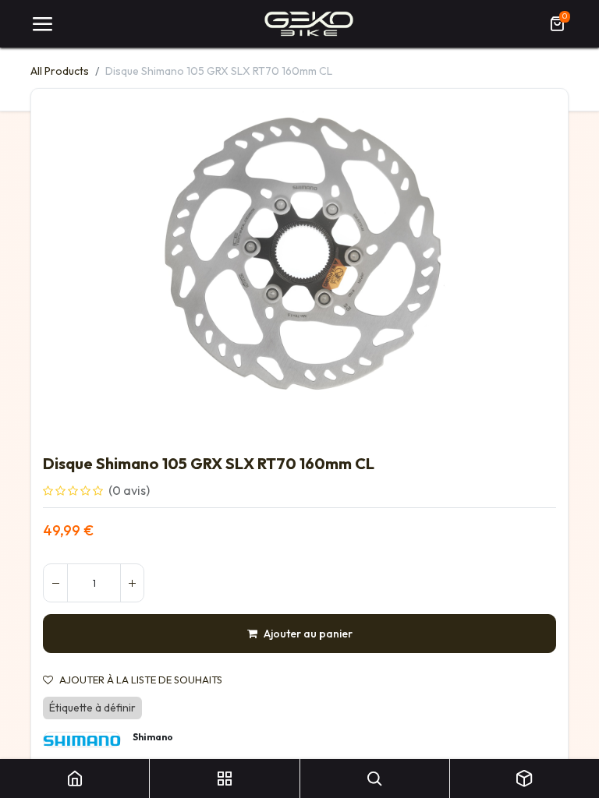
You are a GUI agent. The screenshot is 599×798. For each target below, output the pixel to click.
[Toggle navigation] (42, 24)
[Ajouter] (132, 583)
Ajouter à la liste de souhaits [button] (140, 680)
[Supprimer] (55, 583)
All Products (59, 71)
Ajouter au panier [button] (308, 634)
